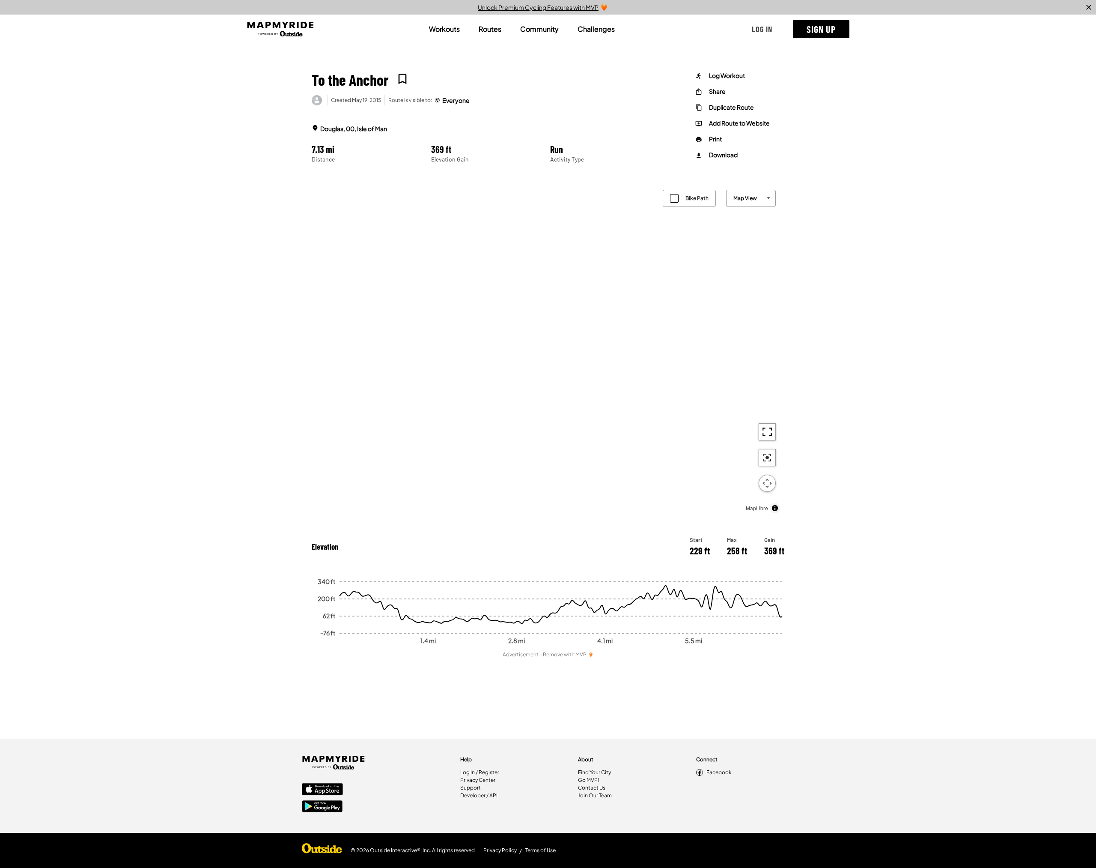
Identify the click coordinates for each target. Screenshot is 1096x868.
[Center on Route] (767, 457)
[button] (762, 29)
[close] (1088, 7)
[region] (548, 349)
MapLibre (757, 508)
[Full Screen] (767, 431)
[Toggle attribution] (775, 508)
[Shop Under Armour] (322, 850)
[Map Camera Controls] (767, 483)
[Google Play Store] (322, 807)
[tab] (444, 29)
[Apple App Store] (322, 790)
